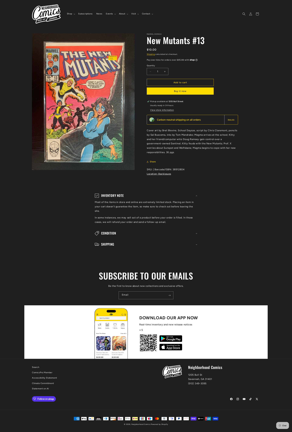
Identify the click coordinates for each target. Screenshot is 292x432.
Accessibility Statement (44, 378)
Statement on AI (40, 388)
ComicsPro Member (42, 372)
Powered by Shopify (159, 424)
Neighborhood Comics (140, 424)
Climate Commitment (43, 383)
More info (231, 119)
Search (35, 367)
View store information (162, 110)
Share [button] (153, 161)
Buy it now (180, 91)
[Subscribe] (169, 295)
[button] (70, 14)
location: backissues (159, 173)
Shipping (151, 54)
